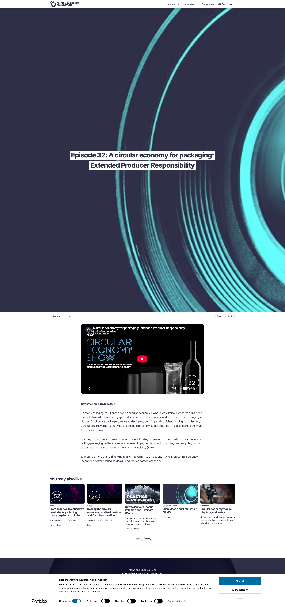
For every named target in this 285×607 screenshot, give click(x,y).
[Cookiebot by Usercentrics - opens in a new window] (39, 601)
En (223, 4)
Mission (136, 529)
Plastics (220, 316)
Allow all (240, 581)
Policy (231, 316)
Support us (208, 4)
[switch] (105, 601)
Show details (175, 601)
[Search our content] (231, 4)
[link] (67, 507)
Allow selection (240, 589)
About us (189, 4)
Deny (240, 598)
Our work (172, 4)
